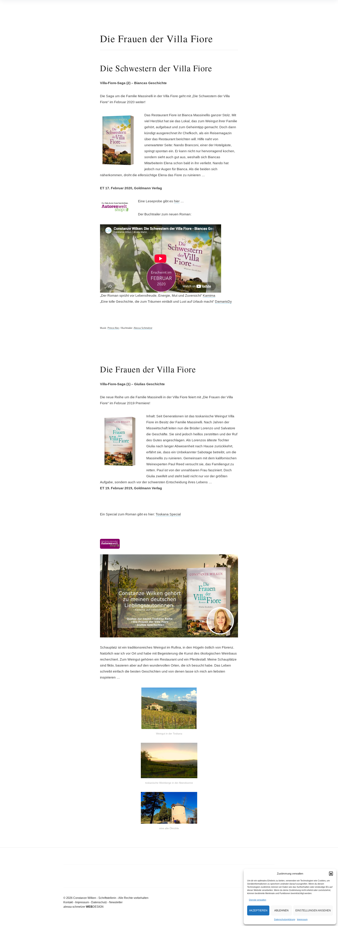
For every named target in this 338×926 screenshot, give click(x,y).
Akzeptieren (258, 910)
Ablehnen (281, 910)
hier (177, 201)
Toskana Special (168, 514)
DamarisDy (223, 301)
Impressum (302, 919)
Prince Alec (113, 328)
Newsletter (116, 902)
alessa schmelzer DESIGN (83, 906)
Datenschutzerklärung (284, 919)
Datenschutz (99, 902)
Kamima (209, 295)
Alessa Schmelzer (143, 328)
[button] (331, 873)
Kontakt (68, 902)
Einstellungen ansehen (313, 910)
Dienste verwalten (257, 900)
